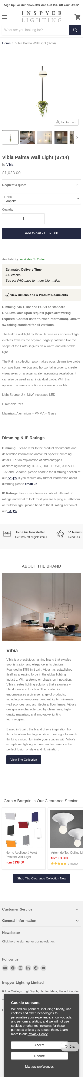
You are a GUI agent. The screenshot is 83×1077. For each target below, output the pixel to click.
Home (6, 43)
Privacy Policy (38, 1034)
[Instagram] (20, 968)
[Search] (75, 30)
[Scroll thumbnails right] (77, 137)
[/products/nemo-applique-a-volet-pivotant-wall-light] (24, 829)
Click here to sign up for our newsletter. (28, 941)
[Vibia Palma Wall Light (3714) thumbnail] (10, 137)
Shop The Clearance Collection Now (41, 878)
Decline (39, 1056)
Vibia (9, 164)
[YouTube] (43, 968)
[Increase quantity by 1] (39, 218)
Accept (39, 1045)
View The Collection (23, 759)
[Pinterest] (36, 968)
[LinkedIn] (28, 968)
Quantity (7, 209)
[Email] (5, 968)
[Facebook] (13, 968)
